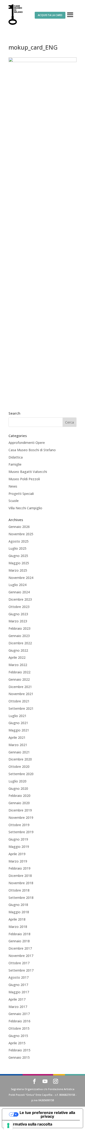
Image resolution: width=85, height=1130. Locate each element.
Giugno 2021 (18, 723)
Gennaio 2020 (19, 803)
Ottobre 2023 (19, 606)
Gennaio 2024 (19, 592)
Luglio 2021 (17, 716)
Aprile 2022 (17, 657)
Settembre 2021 (21, 708)
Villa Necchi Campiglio (25, 508)
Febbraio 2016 (19, 1021)
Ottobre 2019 (19, 825)
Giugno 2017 (18, 984)
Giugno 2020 (18, 788)
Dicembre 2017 (20, 948)
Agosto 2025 (18, 541)
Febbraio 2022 (19, 672)
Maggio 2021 (18, 730)
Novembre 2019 (20, 817)
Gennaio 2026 (19, 526)
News (12, 486)
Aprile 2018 (17, 919)
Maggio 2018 (18, 912)
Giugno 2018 (18, 904)
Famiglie (14, 464)
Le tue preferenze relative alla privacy (47, 1114)
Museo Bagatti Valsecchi (27, 471)
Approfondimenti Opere (26, 442)
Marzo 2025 (17, 570)
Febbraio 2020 (19, 795)
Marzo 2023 (17, 621)
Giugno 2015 (18, 1035)
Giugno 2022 (18, 650)
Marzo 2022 (17, 665)
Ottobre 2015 (19, 1028)
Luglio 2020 (17, 781)
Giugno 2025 (18, 555)
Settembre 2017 (21, 970)
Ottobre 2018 (19, 890)
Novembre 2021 (20, 694)
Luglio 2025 (17, 548)
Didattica (15, 457)
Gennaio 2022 (19, 679)
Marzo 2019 (17, 861)
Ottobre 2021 (19, 701)
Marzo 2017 (17, 1006)
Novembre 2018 (20, 883)
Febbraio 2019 (19, 868)
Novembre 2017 (20, 955)
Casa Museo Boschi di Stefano (32, 450)
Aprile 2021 (17, 737)
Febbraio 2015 (19, 1050)
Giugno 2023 (18, 614)
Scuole (13, 500)
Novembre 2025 (20, 534)
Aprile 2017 (17, 999)
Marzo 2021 (17, 745)
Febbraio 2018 (19, 934)
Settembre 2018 (21, 897)
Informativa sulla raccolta (29, 1124)
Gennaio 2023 (19, 635)
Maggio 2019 (18, 846)
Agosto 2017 (18, 977)
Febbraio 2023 (19, 628)
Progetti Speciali (21, 493)
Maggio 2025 (18, 563)
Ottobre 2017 (19, 963)
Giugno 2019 (18, 839)
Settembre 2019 (21, 832)
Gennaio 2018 (19, 941)
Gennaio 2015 (19, 1057)
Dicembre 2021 (20, 686)
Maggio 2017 (18, 992)
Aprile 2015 (17, 1043)
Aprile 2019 (17, 854)
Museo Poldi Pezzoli (24, 479)
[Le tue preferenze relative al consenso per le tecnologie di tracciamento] (8, 1125)
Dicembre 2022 (20, 643)
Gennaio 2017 (19, 1013)
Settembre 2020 (21, 774)
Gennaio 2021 (19, 752)
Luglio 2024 (17, 584)
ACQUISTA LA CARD (50, 15)
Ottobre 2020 (19, 766)
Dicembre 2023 (20, 599)
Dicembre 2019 (20, 810)
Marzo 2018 (17, 926)
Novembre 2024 (20, 577)
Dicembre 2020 (20, 759)
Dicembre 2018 (20, 875)
